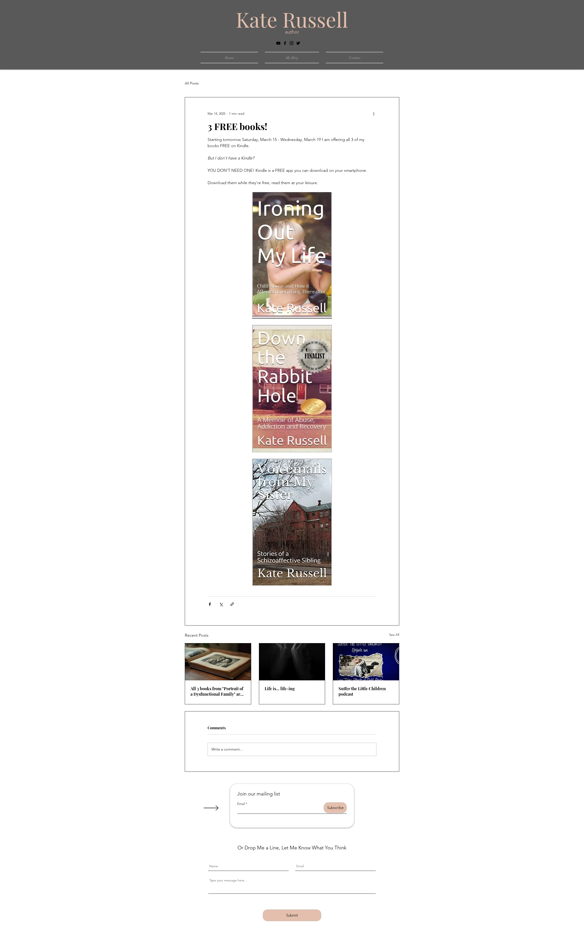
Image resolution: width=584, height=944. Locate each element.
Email (241, 803)
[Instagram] (291, 43)
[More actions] (373, 114)
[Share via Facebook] (210, 604)
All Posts (192, 83)
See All (394, 635)
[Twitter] (298, 43)
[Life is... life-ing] (292, 661)
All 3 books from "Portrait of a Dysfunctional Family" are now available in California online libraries (216, 691)
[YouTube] (278, 43)
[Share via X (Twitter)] (221, 604)
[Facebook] (284, 43)
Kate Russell (292, 19)
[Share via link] (232, 604)
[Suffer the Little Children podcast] (366, 661)
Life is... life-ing (280, 688)
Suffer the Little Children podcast (362, 691)
